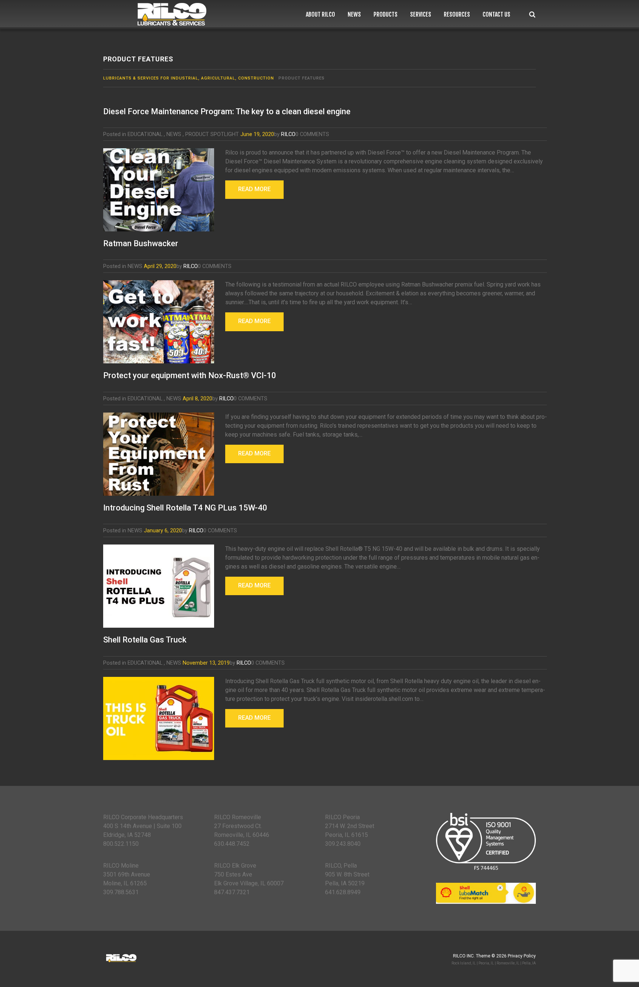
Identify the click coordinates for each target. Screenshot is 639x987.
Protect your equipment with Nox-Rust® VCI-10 (189, 375)
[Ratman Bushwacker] (158, 321)
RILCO (288, 134)
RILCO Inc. (464, 956)
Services (420, 14)
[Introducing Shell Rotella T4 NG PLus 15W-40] (158, 586)
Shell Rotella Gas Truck (144, 639)
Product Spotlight (212, 134)
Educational (145, 134)
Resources (457, 14)
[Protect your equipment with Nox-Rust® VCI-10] (158, 454)
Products (385, 14)
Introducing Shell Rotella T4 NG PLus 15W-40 (185, 507)
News (354, 14)
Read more (254, 189)
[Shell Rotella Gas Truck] (158, 718)
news (173, 134)
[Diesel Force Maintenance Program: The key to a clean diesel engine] (158, 189)
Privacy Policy (522, 956)
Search (532, 14)
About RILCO (320, 14)
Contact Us (496, 14)
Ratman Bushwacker (140, 243)
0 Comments (312, 134)
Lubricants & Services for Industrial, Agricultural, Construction (188, 78)
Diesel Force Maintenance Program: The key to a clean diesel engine (227, 111)
